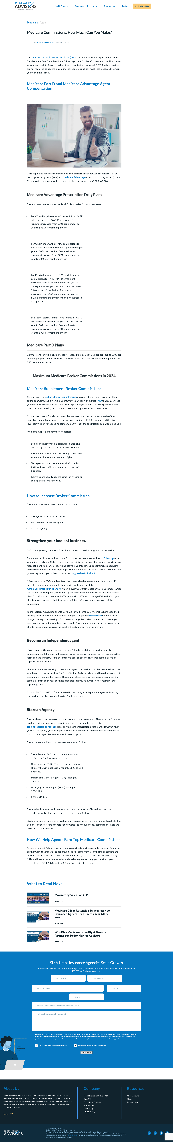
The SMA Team (89, 1105)
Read (57, 901)
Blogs (129, 1099)
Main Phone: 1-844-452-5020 (96, 1096)
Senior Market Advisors (46, 42)
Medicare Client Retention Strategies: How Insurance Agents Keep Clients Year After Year (83, 914)
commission (95, 615)
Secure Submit (86, 1052)
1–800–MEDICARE (72, 1136)
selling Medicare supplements (61, 396)
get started (142, 6)
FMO (99, 400)
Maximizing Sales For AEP (71, 895)
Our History (88, 1108)
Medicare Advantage (74, 177)
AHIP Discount (133, 1096)
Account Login (132, 1102)
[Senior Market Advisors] (25, 6)
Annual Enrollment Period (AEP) (44, 588)
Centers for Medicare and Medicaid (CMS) (54, 57)
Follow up (108, 558)
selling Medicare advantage (41, 726)
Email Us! (87, 1099)
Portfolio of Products (92, 1102)
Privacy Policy (89, 1112)
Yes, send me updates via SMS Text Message (89, 1045)
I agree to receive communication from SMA (51, 1045)
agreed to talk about (84, 573)
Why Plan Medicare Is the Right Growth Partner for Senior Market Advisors (80, 934)
